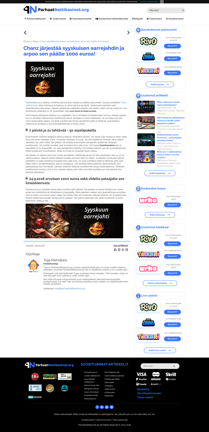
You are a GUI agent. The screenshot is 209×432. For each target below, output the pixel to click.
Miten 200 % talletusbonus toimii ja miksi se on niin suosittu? (169, 155)
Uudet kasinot (59, 19)
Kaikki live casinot (157, 350)
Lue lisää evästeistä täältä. (149, 2)
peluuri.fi (130, 414)
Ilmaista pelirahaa (112, 379)
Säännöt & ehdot (103, 420)
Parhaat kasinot (90, 372)
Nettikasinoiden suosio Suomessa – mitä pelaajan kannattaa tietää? (169, 138)
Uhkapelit (108, 386)
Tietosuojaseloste (120, 420)
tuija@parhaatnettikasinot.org (70, 288)
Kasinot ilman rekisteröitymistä (113, 19)
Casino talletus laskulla (114, 376)
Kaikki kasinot (157, 84)
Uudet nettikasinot (92, 376)
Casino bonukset (91, 392)
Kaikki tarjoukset (157, 173)
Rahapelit (138, 19)
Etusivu (27, 41)
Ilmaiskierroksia (175, 19)
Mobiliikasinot (90, 399)
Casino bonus (155, 19)
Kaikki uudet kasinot (157, 283)
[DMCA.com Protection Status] (35, 397)
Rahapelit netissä (91, 389)
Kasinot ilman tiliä (91, 385)
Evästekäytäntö (88, 420)
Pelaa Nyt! (172, 46)
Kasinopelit (109, 382)
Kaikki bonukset (157, 215)
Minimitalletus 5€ (111, 372)
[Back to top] (201, 424)
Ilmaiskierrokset (91, 395)
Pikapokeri (109, 396)
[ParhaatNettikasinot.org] (63, 9)
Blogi (35, 41)
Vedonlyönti (109, 389)
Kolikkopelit (109, 392)
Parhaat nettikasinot (36, 19)
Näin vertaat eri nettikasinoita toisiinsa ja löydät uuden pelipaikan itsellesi (171, 121)
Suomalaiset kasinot (81, 19)
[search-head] (183, 10)
